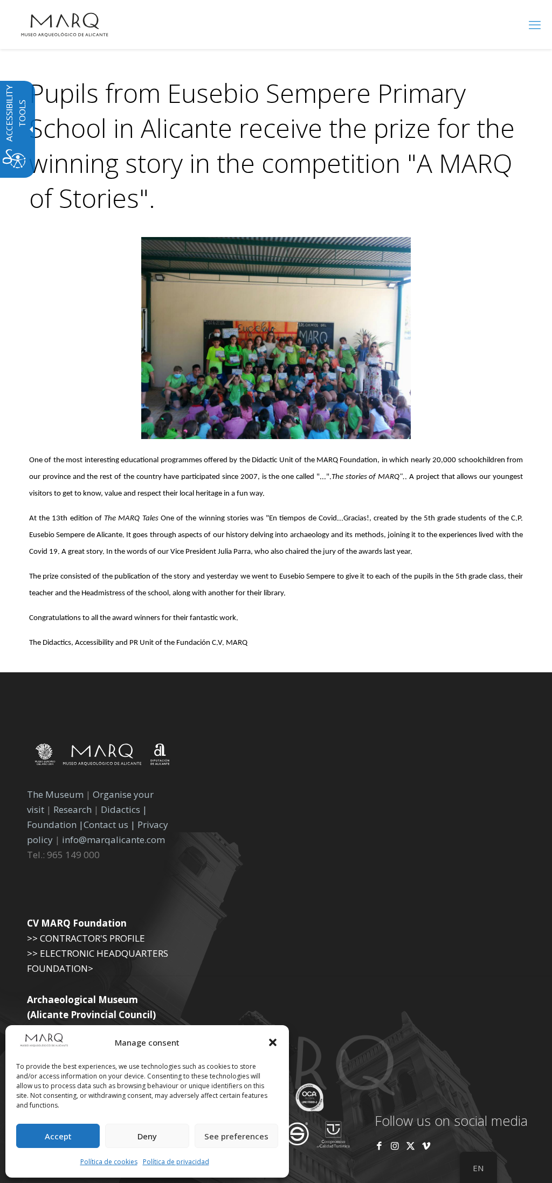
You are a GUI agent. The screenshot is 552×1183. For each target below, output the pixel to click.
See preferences (236, 1136)
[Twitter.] (411, 1145)
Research (72, 809)
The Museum (55, 794)
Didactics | (124, 809)
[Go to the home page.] (65, 24)
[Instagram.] (394, 1145)
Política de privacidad (176, 1161)
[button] (272, 1042)
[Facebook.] (379, 1145)
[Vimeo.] (426, 1145)
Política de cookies (108, 1161)
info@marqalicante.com (113, 839)
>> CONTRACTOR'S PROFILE (86, 938)
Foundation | (55, 824)
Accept (58, 1136)
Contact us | (109, 824)
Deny (147, 1136)
